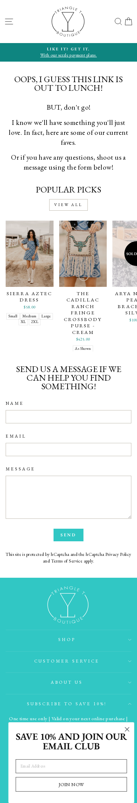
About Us (67, 682)
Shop (66, 639)
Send (69, 535)
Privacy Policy (118, 554)
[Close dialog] (124, 729)
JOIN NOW (68, 784)
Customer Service (66, 661)
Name (15, 403)
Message (20, 469)
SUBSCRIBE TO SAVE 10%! (67, 704)
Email (16, 436)
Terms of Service (67, 561)
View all (68, 204)
